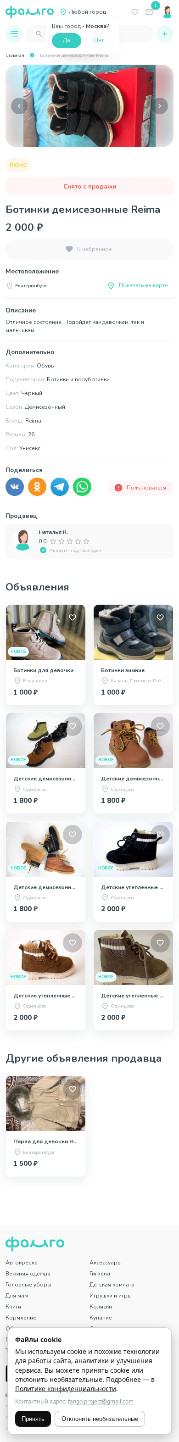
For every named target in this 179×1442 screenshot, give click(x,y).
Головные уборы (28, 1284)
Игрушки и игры (111, 1295)
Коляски (101, 1306)
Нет (99, 40)
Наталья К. (53, 532)
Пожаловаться (146, 487)
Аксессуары (106, 1262)
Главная (15, 55)
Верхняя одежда (28, 1273)
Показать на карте (143, 285)
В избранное (94, 249)
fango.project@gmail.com (101, 1401)
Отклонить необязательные (100, 1418)
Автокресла (22, 1262)
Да (66, 40)
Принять (33, 1418)
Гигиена (100, 1273)
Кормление (21, 1317)
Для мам (17, 1295)
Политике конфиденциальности (65, 1388)
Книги (13, 1306)
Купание (101, 1317)
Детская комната (112, 1284)
